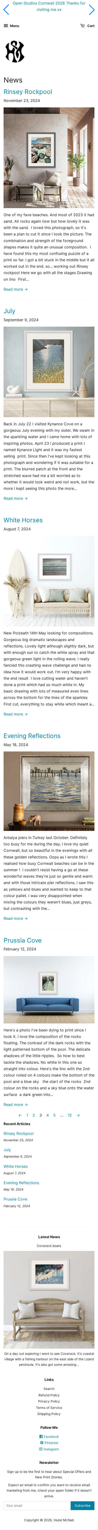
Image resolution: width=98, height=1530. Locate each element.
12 (70, 1115)
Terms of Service (49, 1408)
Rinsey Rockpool (28, 91)
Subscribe (82, 1505)
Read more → (16, 289)
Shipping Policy (49, 1414)
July (9, 311)
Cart (90, 26)
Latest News (49, 1237)
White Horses (23, 520)
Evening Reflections (32, 735)
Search (49, 1389)
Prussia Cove (23, 940)
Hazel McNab (64, 1520)
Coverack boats (49, 1246)
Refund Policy (49, 1395)
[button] (6, 10)
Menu (14, 26)
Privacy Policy (49, 1401)
